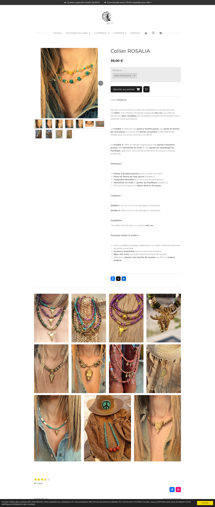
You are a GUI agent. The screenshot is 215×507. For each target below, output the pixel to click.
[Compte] (146, 33)
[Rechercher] (153, 33)
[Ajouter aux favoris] (146, 89)
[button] (38, 123)
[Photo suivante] (100, 83)
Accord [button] (205, 503)
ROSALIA (117, 70)
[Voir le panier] (160, 33)
